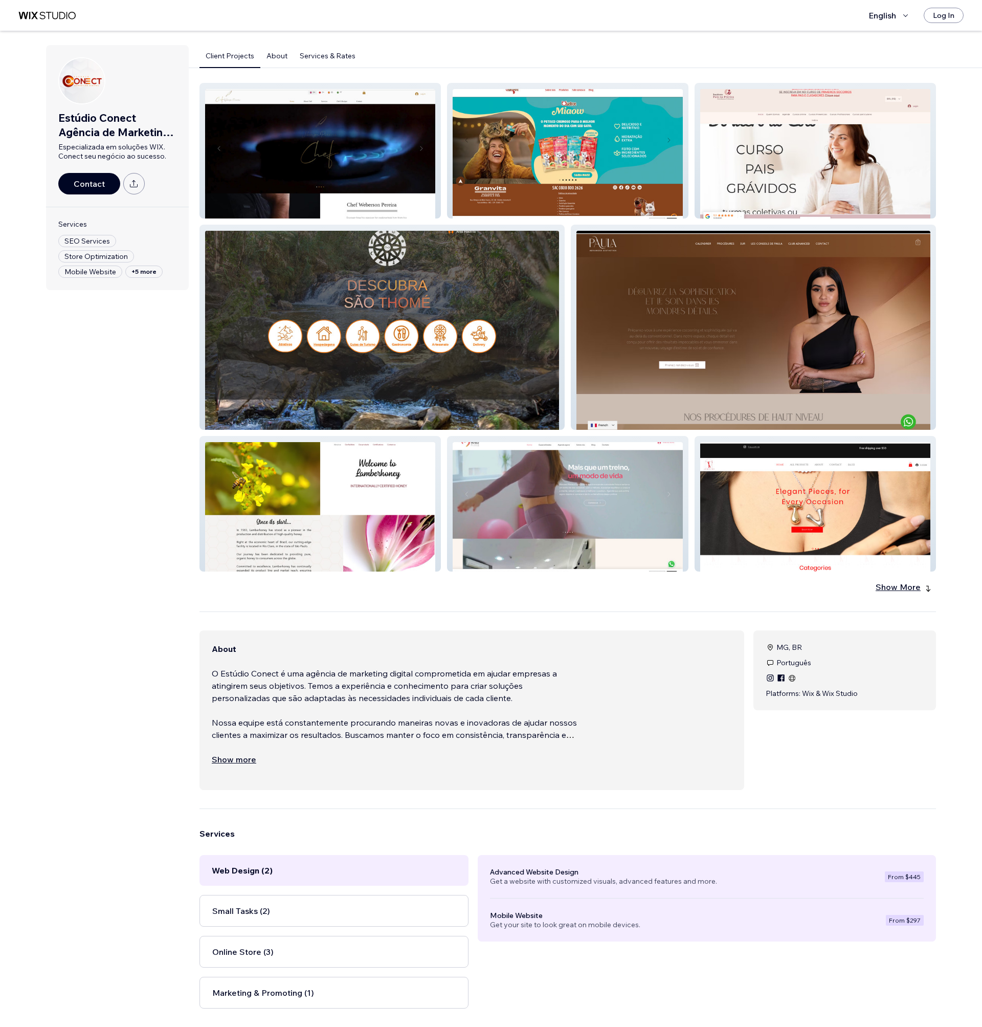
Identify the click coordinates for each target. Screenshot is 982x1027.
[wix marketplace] (47, 15)
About (276, 55)
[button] (320, 150)
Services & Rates (327, 55)
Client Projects (230, 55)
